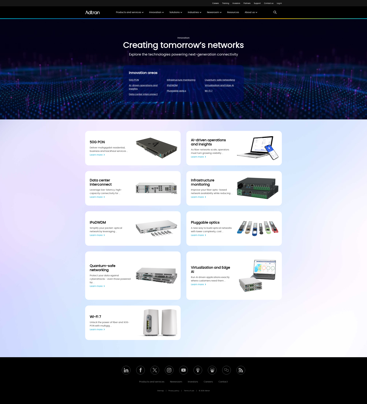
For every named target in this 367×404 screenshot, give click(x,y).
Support (257, 3)
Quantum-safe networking (220, 80)
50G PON (134, 80)
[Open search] (275, 12)
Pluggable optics (176, 91)
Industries (193, 12)
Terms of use (189, 391)
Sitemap (160, 391)
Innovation (155, 12)
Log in (279, 3)
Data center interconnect (143, 94)
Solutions (174, 12)
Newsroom (213, 12)
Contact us (268, 3)
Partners (247, 3)
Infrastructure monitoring (181, 80)
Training (225, 3)
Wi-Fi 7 (208, 91)
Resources (233, 12)
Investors (236, 3)
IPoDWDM (172, 85)
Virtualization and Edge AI (219, 85)
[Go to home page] (92, 12)
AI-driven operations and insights (143, 87)
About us (250, 12)
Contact (223, 382)
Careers (215, 3)
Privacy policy (173, 391)
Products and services (128, 12)
